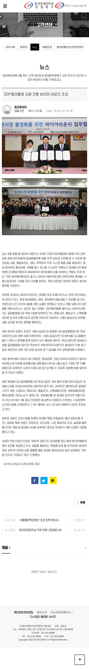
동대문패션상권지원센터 (70, 47)
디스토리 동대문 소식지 (43, 617)
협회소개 (42, 612)
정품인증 (47, 47)
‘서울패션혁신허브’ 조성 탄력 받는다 (39, 520)
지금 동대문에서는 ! (61, 612)
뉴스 (34, 47)
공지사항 (10, 47)
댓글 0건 (19, 111)
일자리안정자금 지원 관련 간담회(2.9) (40, 530)
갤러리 (23, 47)
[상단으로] (80, 660)
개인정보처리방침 (23, 612)
